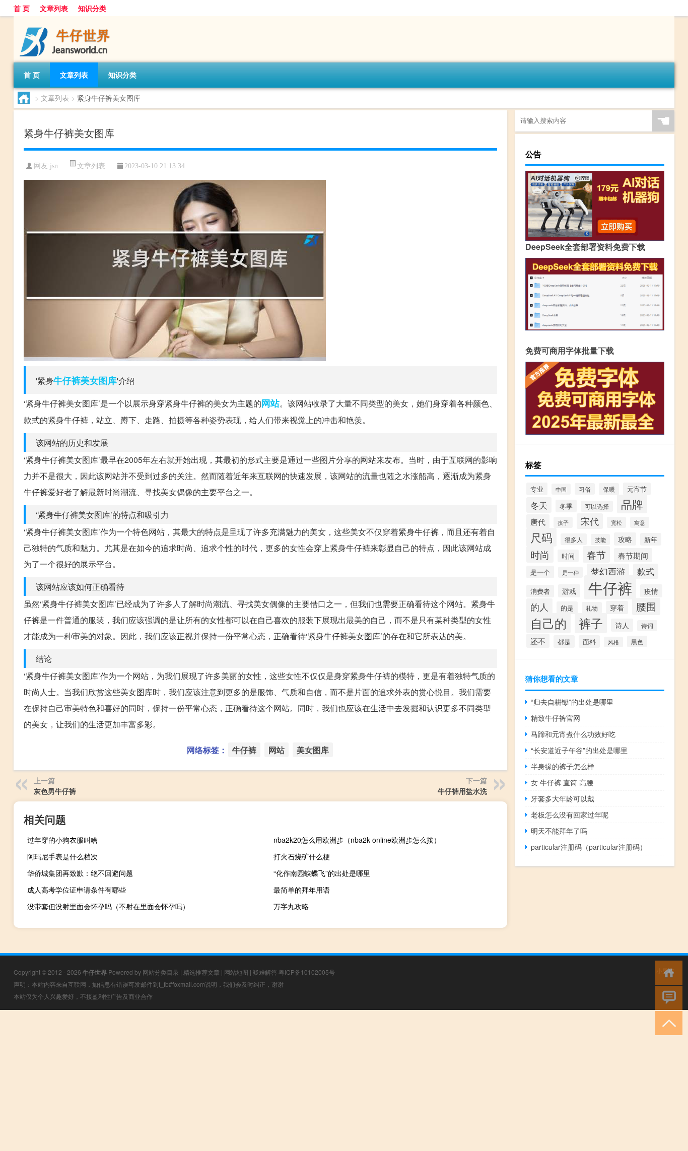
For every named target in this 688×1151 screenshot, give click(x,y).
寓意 (639, 522)
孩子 (563, 522)
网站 (270, 403)
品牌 (632, 504)
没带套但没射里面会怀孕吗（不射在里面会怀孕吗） (108, 906)
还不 (537, 640)
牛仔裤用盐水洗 (462, 791)
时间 (568, 556)
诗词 (647, 626)
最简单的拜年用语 (301, 890)
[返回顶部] (666, 1022)
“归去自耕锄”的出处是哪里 (572, 702)
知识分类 (92, 8)
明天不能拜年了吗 (559, 831)
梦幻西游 (608, 571)
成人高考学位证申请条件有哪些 (76, 890)
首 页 (22, 8)
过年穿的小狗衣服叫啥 (62, 840)
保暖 (609, 489)
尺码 (541, 537)
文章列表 (54, 8)
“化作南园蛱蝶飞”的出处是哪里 (321, 873)
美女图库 (99, 380)
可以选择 (597, 506)
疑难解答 (265, 972)
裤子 (591, 623)
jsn (54, 166)
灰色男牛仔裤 (55, 791)
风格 (613, 642)
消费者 (540, 591)
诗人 (622, 625)
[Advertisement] (302, 1080)
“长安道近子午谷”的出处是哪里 (579, 750)
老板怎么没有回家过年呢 (569, 814)
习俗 (585, 489)
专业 (536, 489)
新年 (650, 539)
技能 (600, 539)
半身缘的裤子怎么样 (562, 766)
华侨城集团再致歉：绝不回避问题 (80, 873)
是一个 (540, 572)
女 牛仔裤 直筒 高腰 (562, 782)
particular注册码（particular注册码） (589, 847)
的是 (567, 608)
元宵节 (637, 489)
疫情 (651, 591)
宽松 (616, 522)
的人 (539, 606)
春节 (596, 554)
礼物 (592, 607)
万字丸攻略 (291, 906)
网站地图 (236, 972)
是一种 (570, 572)
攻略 (625, 539)
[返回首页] (666, 972)
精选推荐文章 (201, 972)
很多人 (574, 539)
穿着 (617, 607)
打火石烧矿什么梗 (301, 856)
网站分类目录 (161, 972)
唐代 (537, 521)
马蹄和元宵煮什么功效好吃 (573, 734)
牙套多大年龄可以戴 (562, 798)
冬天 (538, 505)
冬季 (566, 506)
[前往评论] (666, 997)
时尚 (539, 554)
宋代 (590, 521)
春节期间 (633, 555)
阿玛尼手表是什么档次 (62, 856)
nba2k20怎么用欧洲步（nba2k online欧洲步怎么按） (357, 840)
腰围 (646, 606)
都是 (564, 641)
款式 (645, 571)
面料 (589, 641)
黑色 (637, 641)
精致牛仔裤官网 (555, 718)
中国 (561, 489)
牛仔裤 (67, 380)
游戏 (569, 591)
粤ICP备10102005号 (307, 972)
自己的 (548, 623)
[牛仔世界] (66, 20)
